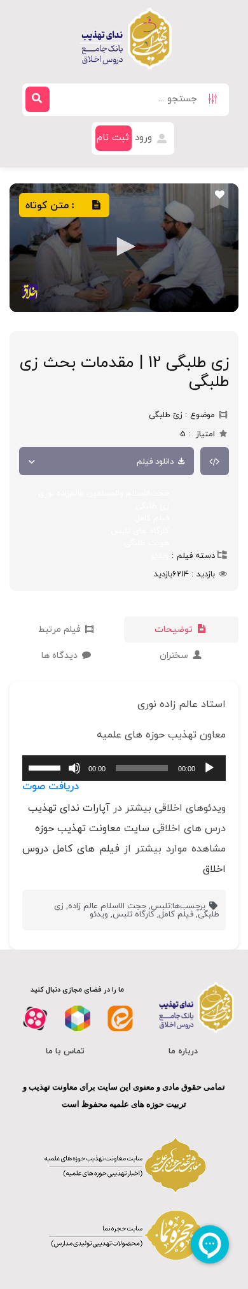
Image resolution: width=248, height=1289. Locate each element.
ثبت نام (113, 138)
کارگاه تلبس (134, 914)
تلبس (160, 906)
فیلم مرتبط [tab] (60, 629)
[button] (124, 246)
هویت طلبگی (146, 543)
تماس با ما (65, 1051)
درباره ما (183, 1051)
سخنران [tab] (175, 656)
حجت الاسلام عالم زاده (107, 906)
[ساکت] (74, 768)
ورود (145, 138)
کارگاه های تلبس (140, 531)
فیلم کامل (152, 518)
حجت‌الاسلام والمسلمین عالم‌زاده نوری (103, 493)
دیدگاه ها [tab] (60, 656)
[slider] (46, 766)
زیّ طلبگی (152, 506)
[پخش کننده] (124, 248)
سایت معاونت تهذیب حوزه (92, 829)
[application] (124, 768)
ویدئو (160, 556)
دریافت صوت (50, 787)
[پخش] (209, 768)
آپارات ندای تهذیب (69, 808)
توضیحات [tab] (175, 629)
